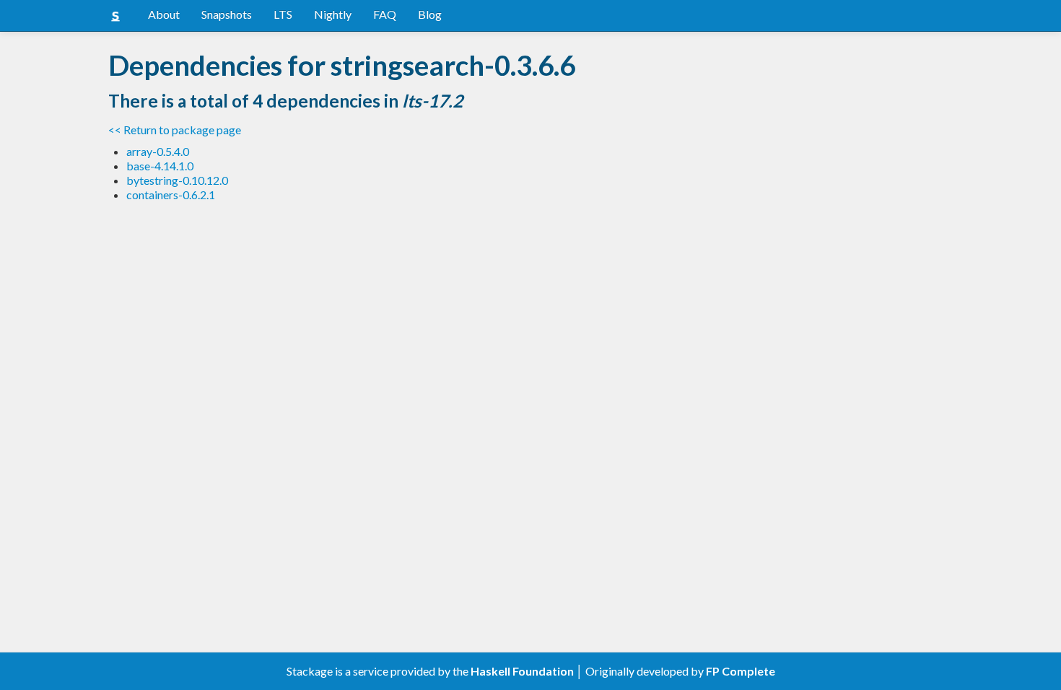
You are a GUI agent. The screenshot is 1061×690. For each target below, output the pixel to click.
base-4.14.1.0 (159, 165)
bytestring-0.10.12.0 (177, 180)
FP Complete (740, 671)
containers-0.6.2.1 (170, 194)
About (164, 14)
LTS (283, 14)
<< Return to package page (174, 129)
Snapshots (226, 14)
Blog (430, 14)
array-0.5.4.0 (157, 151)
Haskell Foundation (522, 671)
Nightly (333, 14)
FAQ (384, 14)
